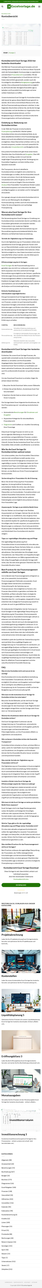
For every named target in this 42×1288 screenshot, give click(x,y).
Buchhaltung (6, 13)
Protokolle (5, 1234)
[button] (2, 6)
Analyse (4, 185)
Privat (4, 1230)
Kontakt (27, 1282)
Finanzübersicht (17, 75)
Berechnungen (19, 412)
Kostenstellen (9, 976)
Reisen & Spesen (7, 1242)
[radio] (18, 890)
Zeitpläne (5, 1269)
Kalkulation (6, 1211)
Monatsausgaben (11, 1095)
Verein (4, 1265)
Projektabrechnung (12, 934)
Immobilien (5, 1203)
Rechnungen (6, 1238)
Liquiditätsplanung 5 (13, 1015)
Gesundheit (6, 1195)
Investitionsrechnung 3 (14, 1134)
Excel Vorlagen (7, 265)
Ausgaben (29, 154)
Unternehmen (6, 1261)
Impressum (8, 1282)
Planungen (5, 1226)
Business (5, 1179)
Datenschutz (18, 1282)
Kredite (4, 1218)
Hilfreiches (5, 1199)
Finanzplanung (7, 131)
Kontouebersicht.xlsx (21, 879)
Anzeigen (11, 53)
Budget (4, 1176)
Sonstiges (5, 1246)
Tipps (3, 1257)
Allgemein (5, 1160)
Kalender (5, 1207)
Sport (3, 1250)
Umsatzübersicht (17, 147)
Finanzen (5, 1191)
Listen (4, 1222)
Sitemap (34, 1282)
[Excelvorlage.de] (21, 6)
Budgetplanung (26, 82)
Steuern (4, 1254)
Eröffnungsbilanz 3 (12, 1056)
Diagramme (8, 424)
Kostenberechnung (8, 1215)
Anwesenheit (6, 1164)
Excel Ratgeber (7, 1187)
